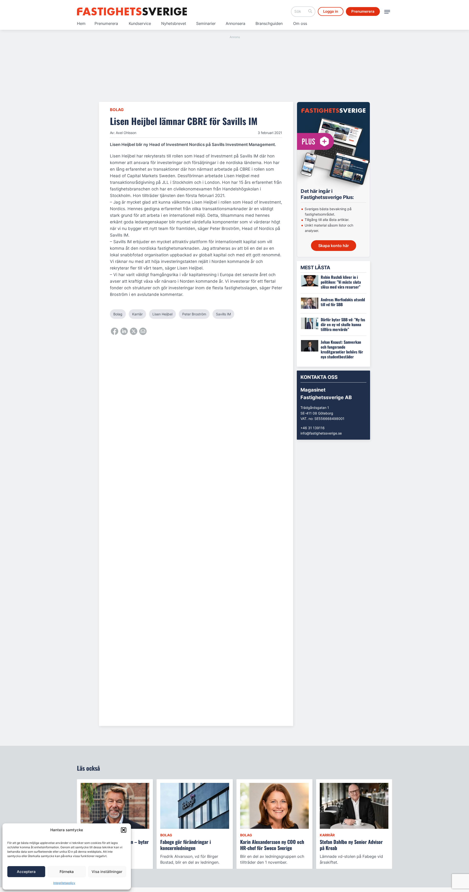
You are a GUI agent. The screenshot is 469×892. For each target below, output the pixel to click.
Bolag (117, 109)
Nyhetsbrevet (173, 23)
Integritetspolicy (64, 883)
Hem (81, 23)
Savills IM (223, 314)
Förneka (67, 871)
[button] (123, 830)
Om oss (300, 23)
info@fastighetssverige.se (321, 433)
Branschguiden (269, 23)
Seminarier (206, 23)
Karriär (137, 314)
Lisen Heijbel (162, 314)
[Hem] (132, 11)
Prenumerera (106, 23)
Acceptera (26, 871)
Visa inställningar (107, 871)
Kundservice (140, 23)
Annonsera (235, 23)
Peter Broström (194, 314)
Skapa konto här (333, 245)
